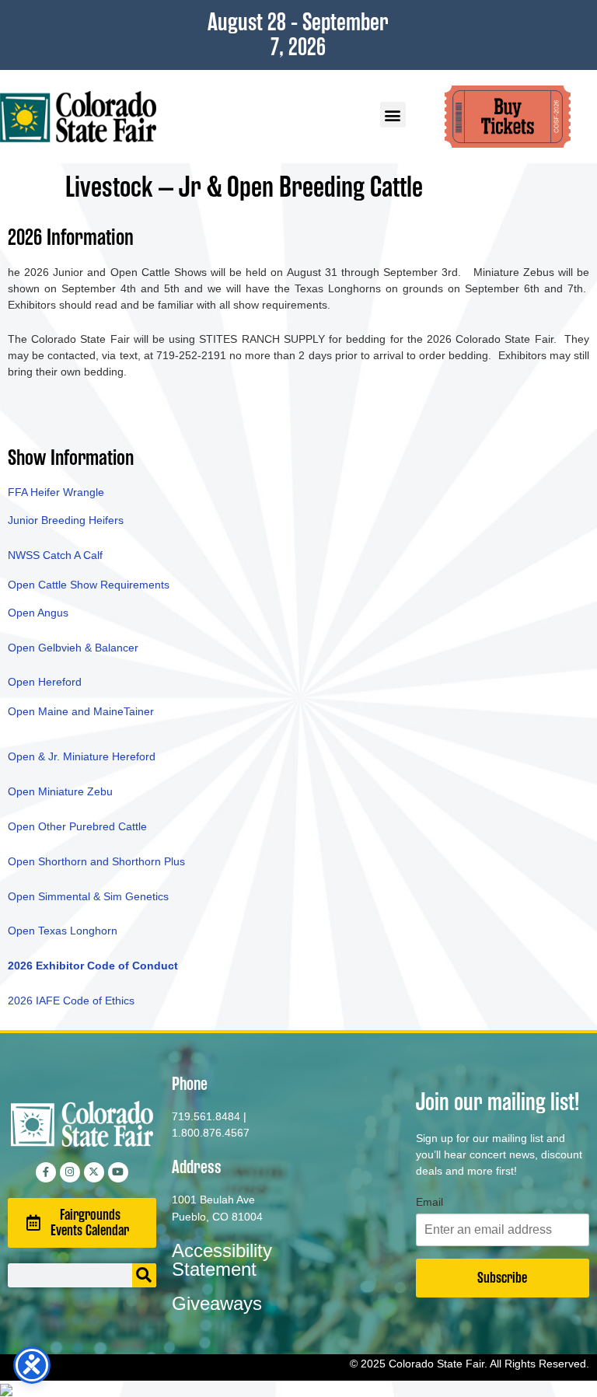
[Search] (144, 1275)
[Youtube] (118, 1172)
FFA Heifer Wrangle (56, 492)
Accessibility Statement (222, 1260)
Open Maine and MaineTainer (81, 711)
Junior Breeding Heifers (66, 520)
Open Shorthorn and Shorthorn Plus (96, 861)
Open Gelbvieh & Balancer (73, 647)
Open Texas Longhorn (62, 930)
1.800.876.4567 (211, 1132)
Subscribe (502, 1278)
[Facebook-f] (46, 1172)
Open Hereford (45, 682)
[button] (393, 114)
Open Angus (38, 612)
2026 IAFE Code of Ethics (73, 1000)
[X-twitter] (94, 1172)
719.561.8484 (206, 1116)
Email (429, 1201)
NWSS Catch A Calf (55, 555)
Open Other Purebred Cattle (77, 826)
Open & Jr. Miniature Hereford (81, 756)
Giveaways (217, 1303)
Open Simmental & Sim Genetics (88, 896)
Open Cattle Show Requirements (88, 584)
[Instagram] (70, 1172)
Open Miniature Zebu (60, 791)
